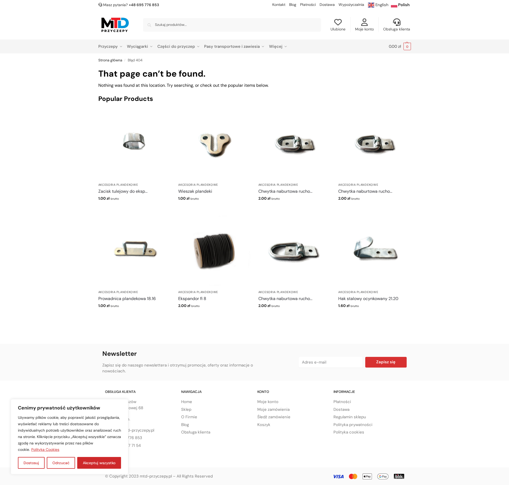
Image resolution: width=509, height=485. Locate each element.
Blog (292, 4)
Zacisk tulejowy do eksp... (122, 191)
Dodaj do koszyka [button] (134, 209)
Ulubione (338, 29)
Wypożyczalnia (351, 4)
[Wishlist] (162, 116)
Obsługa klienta (396, 29)
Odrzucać (60, 462)
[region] (69, 436)
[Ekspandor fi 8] (214, 251)
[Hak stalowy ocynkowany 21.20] (374, 251)
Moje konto (364, 29)
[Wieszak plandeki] (214, 144)
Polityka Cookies (45, 449)
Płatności (308, 4)
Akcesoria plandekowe (118, 185)
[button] (400, 46)
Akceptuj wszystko (99, 462)
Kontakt (278, 4)
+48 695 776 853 (144, 4)
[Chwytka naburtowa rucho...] (294, 144)
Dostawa (327, 4)
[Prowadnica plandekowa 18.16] (134, 251)
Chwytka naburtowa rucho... (285, 191)
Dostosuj (31, 462)
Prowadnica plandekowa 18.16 (127, 298)
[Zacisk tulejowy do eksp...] (134, 144)
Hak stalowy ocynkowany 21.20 (368, 298)
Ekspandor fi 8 (192, 298)
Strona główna (110, 60)
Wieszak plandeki (195, 191)
